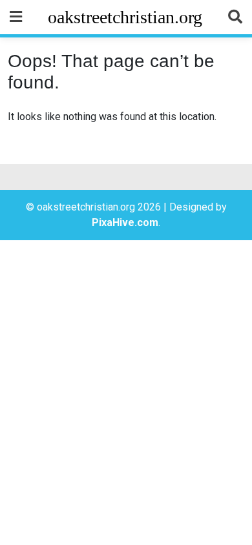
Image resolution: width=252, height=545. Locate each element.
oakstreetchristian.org (125, 17)
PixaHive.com (125, 222)
